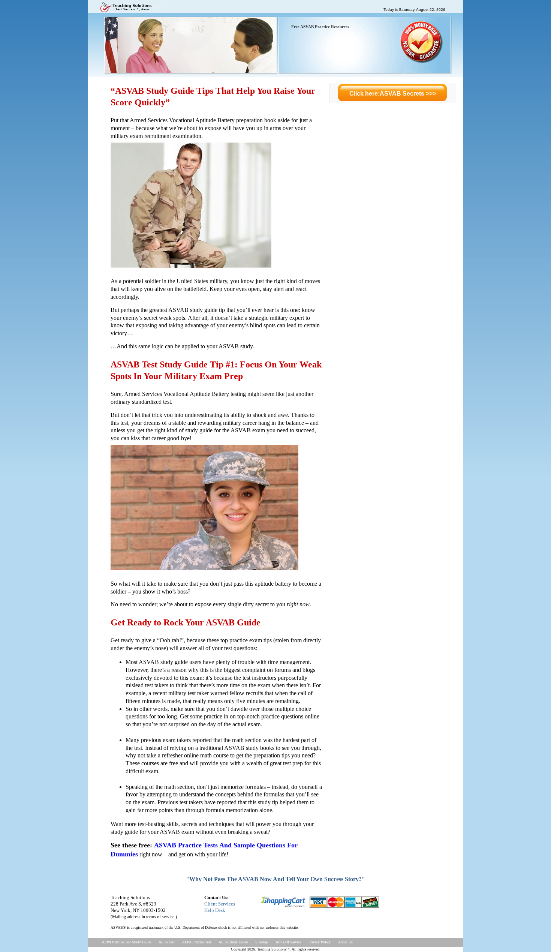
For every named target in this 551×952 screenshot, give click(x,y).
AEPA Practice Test (196, 942)
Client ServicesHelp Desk (219, 907)
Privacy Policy (319, 942)
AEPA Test (167, 942)
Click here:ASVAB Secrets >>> (392, 93)
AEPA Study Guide (233, 942)
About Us (345, 942)
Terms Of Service (288, 942)
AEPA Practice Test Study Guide (126, 942)
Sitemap (261, 942)
